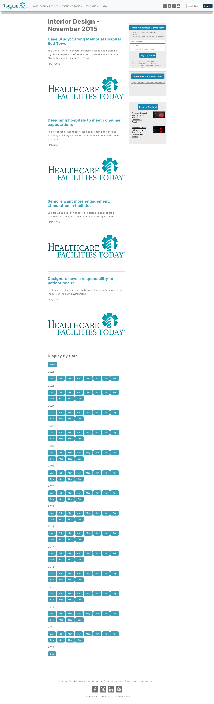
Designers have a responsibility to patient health (80, 280)
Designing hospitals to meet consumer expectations (85, 122)
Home (35, 6)
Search (207, 6)
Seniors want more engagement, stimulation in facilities (79, 203)
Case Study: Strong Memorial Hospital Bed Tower (84, 41)
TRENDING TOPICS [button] (72, 6)
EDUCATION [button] (92, 6)
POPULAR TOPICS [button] (49, 6)
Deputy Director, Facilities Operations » (148, 82)
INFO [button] (105, 6)
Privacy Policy (144, 65)
